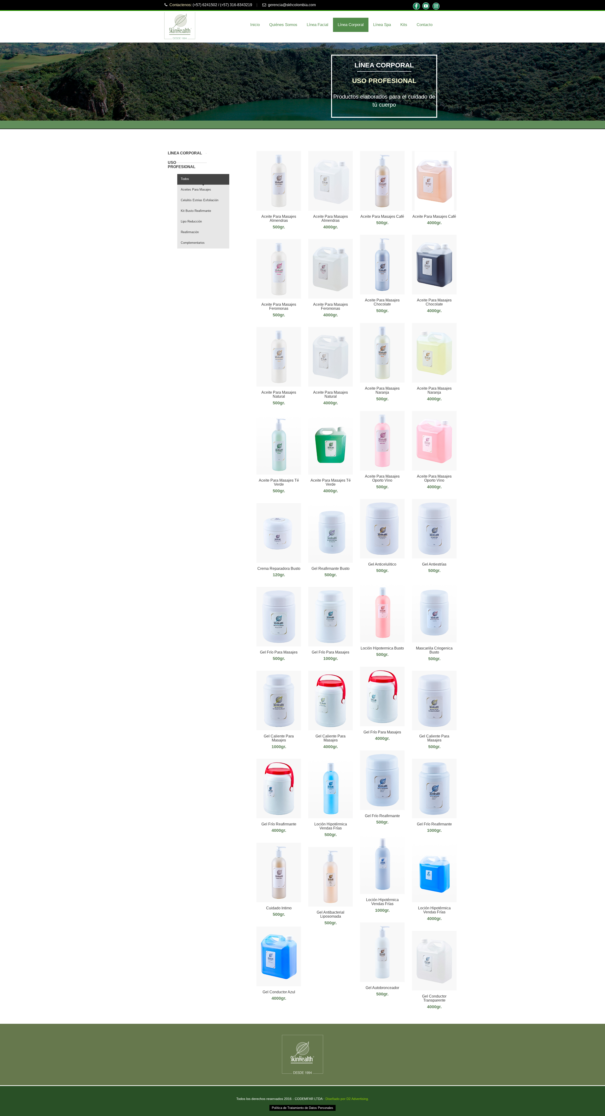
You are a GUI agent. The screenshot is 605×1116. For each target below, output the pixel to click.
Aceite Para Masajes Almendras (278, 218)
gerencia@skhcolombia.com (292, 5)
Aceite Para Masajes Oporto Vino (382, 478)
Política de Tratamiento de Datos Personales (302, 1108)
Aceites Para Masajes (196, 189)
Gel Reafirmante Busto (330, 569)
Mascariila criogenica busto (434, 650)
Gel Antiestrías (434, 564)
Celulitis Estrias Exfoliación (199, 200)
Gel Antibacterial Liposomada (330, 914)
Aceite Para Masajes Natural (278, 394)
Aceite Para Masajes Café (382, 216)
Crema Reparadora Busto (278, 569)
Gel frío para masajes (279, 652)
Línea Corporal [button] (351, 24)
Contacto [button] (424, 24)
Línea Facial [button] (317, 24)
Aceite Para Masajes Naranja (382, 390)
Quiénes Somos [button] (283, 24)
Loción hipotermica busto (382, 648)
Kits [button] (403, 24)
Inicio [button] (255, 24)
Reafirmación (190, 232)
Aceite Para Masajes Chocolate (382, 302)
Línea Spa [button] (382, 24)
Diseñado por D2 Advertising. (347, 1099)
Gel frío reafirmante (382, 816)
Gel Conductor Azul (279, 992)
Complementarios (193, 242)
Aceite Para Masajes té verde (279, 482)
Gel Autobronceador (382, 988)
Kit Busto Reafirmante (196, 211)
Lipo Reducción (191, 221)
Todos (185, 179)
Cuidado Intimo (279, 908)
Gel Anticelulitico (382, 564)
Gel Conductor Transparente (434, 998)
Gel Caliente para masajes (434, 738)
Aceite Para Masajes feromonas (278, 306)
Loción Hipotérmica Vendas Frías (330, 826)
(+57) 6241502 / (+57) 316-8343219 (222, 5)
